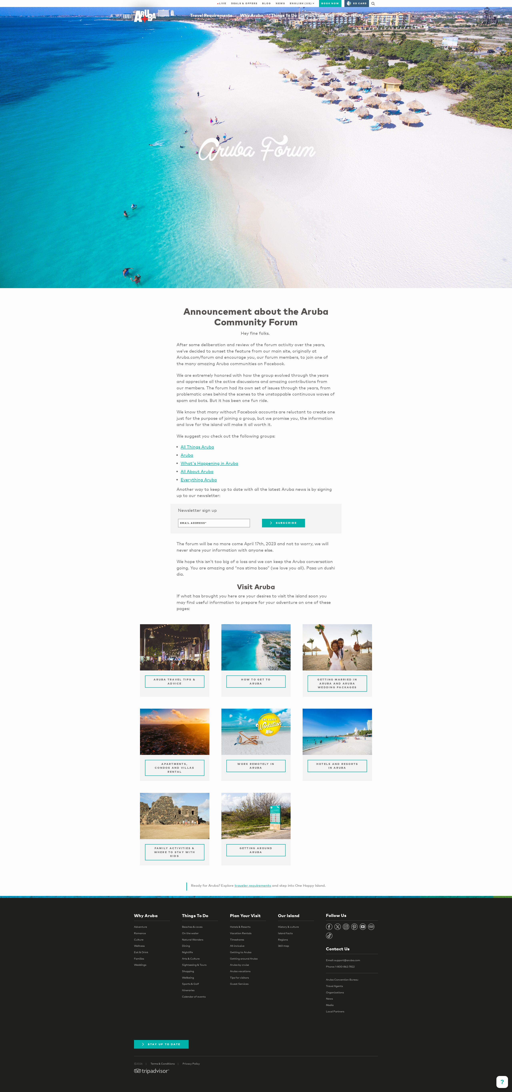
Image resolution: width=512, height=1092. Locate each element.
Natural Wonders (192, 939)
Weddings (140, 964)
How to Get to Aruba (256, 681)
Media (330, 1005)
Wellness (139, 945)
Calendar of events (194, 996)
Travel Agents (334, 986)
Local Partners (335, 1011)
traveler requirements (253, 885)
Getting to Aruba (240, 952)
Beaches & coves (192, 926)
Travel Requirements (211, 15)
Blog (266, 3)
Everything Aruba (199, 479)
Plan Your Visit (320, 15)
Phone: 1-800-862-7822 (340, 966)
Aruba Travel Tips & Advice (175, 681)
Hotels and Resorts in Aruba (337, 765)
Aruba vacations (240, 971)
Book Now (330, 3)
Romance (140, 933)
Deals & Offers (244, 3)
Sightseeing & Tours (194, 964)
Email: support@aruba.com (343, 960)
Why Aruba (251, 15)
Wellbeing (188, 977)
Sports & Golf (190, 983)
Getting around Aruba (244, 958)
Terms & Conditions (163, 1063)
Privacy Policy (191, 1063)
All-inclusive (237, 945)
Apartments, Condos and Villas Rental (174, 767)
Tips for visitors (239, 977)
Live (221, 3)
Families (139, 958)
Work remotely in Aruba (255, 765)
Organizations (335, 992)
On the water (190, 933)
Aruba (187, 455)
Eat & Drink (141, 952)
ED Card (360, 3)
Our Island (353, 15)
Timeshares (237, 939)
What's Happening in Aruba (209, 463)
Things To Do (284, 15)
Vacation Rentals (240, 933)
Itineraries (188, 990)
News (280, 3)
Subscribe (286, 522)
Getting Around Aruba (256, 850)
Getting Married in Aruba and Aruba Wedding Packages (337, 683)
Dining (186, 945)
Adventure (140, 926)
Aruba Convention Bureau (342, 979)
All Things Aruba (197, 446)
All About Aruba (197, 471)
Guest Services (239, 983)
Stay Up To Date (164, 1044)
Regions (283, 939)
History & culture (288, 926)
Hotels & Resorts (240, 926)
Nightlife (187, 952)
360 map (283, 945)
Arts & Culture (191, 958)
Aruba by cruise (239, 964)
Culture (138, 939)
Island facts (285, 933)
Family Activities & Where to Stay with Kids (174, 852)
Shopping (188, 971)
